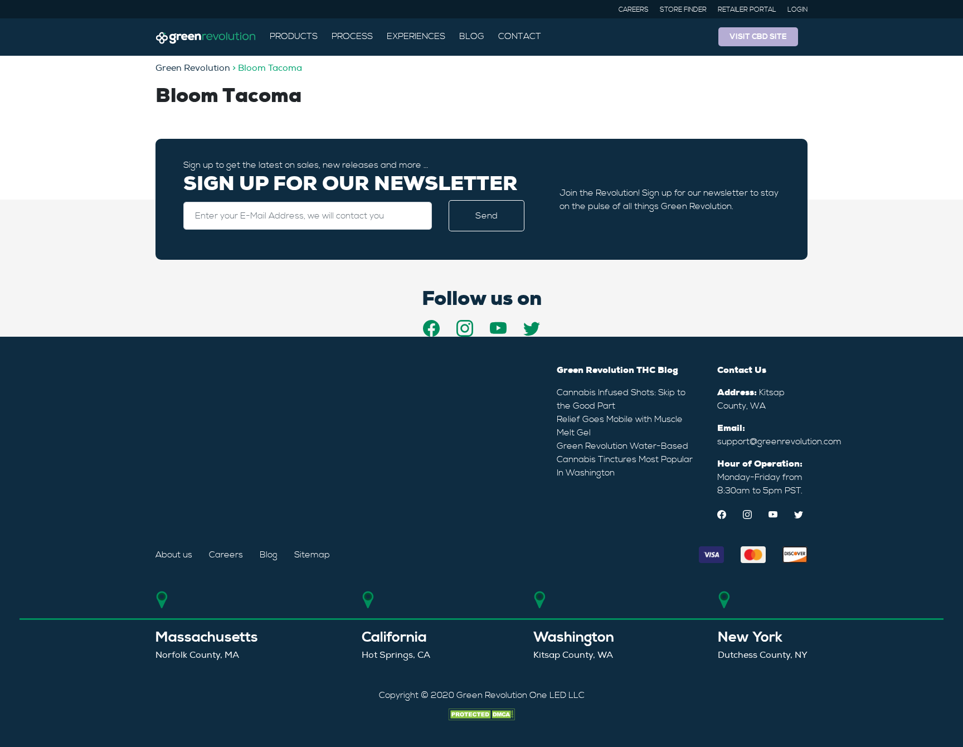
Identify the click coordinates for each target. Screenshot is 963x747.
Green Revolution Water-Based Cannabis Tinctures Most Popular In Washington (625, 459)
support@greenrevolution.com (779, 441)
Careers (634, 10)
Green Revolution (192, 68)
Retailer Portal (747, 10)
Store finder (683, 10)
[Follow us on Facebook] (431, 328)
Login (797, 10)
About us (173, 554)
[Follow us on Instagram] (464, 328)
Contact (519, 36)
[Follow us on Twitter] (531, 328)
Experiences (416, 36)
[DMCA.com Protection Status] (481, 713)
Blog (471, 36)
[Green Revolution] (205, 37)
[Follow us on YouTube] (498, 328)
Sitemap (312, 554)
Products (294, 36)
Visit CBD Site (758, 37)
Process (352, 36)
